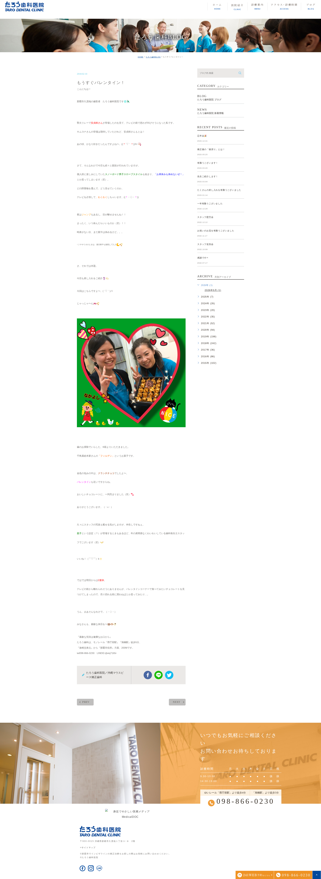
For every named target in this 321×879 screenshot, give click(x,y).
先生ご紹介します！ (207, 176)
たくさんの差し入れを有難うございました (219, 190)
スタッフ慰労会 (205, 217)
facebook (148, 675)
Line (158, 675)
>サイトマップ (88, 847)
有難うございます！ (207, 163)
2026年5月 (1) (213, 290)
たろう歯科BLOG (153, 57)
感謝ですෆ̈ (202, 258)
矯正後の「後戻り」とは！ (211, 149)
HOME (140, 57)
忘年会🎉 (202, 136)
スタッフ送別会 (205, 244)
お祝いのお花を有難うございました (215, 230)
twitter (169, 675)
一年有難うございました (210, 203)
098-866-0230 (245, 801)
